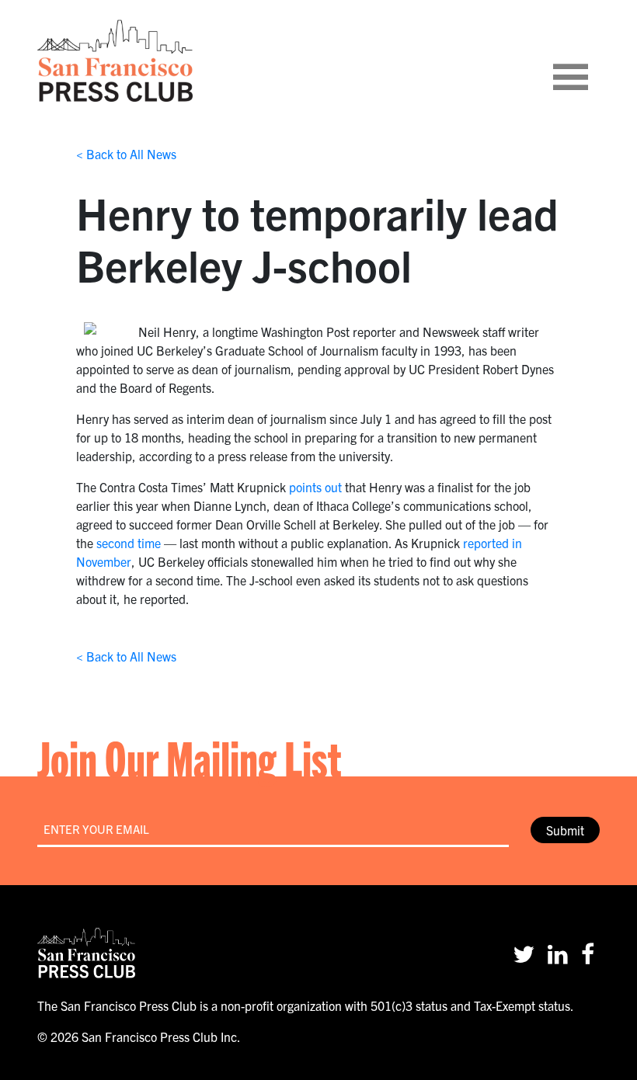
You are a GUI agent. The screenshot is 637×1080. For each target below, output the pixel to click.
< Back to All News (126, 153)
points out (315, 487)
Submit (565, 830)
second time (128, 542)
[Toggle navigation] (590, 61)
